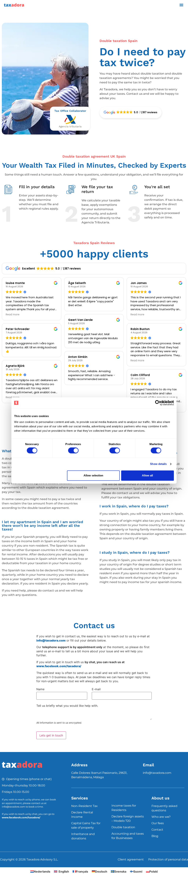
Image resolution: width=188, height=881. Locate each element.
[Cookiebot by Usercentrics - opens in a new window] (158, 403)
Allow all (147, 475)
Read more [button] (12, 314)
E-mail (96, 689)
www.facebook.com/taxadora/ (21, 817)
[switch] (73, 451)
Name (40, 689)
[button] (181, 5)
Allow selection (93, 475)
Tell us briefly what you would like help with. (67, 705)
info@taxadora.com (157, 773)
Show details (158, 464)
